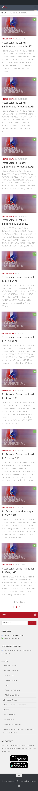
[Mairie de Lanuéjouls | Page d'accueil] (5, 7)
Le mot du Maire (11, 680)
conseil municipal (8, 39)
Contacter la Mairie (10, 666)
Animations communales (12, 724)
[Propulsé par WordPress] (18, 781)
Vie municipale (9, 675)
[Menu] (35, 7)
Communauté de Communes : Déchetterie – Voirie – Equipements (18, 730)
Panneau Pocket (30, 748)
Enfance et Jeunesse (11, 700)
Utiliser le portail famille (11, 638)
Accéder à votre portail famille (14, 636)
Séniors (6, 710)
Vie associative (9, 720)
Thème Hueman (31, 781)
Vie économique (9, 715)
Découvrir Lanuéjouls (11, 671)
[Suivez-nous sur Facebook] (35, 614)
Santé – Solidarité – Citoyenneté (15, 705)
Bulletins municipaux (13, 695)
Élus (7, 685)
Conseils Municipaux (13, 690)
